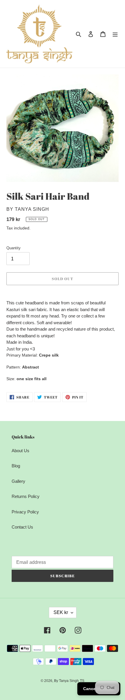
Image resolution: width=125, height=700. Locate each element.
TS (82, 681)
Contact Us (22, 526)
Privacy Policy (25, 511)
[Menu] (115, 34)
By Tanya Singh (66, 681)
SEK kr (60, 612)
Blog (16, 465)
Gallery (18, 481)
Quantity (13, 248)
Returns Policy (26, 496)
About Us (20, 450)
